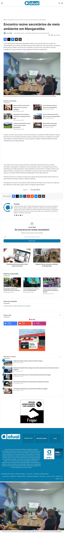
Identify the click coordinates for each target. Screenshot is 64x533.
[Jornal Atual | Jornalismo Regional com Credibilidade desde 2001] (32, 3)
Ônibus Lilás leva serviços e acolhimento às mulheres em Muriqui (50, 290)
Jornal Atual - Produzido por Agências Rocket (37, 473)
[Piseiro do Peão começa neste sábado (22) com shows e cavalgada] (8, 107)
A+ (2, 520)
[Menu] (2, 4)
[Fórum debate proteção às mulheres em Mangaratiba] (37, 107)
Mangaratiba (11, 19)
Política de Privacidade (32, 476)
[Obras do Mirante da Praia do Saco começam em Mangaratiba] (37, 116)
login (15, 306)
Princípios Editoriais (21, 476)
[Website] (15, 215)
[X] (8, 39)
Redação (8, 33)
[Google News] (35, 189)
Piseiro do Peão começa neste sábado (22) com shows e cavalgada (21, 107)
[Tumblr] (24, 196)
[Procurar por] (62, 4)
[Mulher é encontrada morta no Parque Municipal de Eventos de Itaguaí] (8, 377)
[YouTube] (20, 215)
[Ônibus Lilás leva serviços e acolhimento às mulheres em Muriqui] (51, 282)
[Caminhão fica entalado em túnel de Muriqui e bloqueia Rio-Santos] (8, 384)
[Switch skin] (59, 4)
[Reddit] (32, 196)
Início (6, 19)
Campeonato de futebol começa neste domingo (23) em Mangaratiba (21, 125)
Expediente (13, 476)
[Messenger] (12, 39)
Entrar (53, 476)
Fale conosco (42, 476)
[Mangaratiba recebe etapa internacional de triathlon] (37, 125)
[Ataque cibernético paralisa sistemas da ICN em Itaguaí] (8, 363)
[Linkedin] (21, 196)
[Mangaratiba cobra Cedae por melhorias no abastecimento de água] (8, 116)
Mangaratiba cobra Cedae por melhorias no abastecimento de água (21, 116)
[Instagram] (22, 215)
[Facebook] (5, 39)
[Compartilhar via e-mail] (16, 39)
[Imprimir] (20, 39)
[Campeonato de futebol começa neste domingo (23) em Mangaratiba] (8, 125)
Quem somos (6, 476)
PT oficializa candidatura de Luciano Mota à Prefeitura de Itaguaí (30, 388)
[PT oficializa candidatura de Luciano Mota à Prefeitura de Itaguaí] (8, 391)
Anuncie (49, 476)
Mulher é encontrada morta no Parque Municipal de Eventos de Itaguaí (32, 374)
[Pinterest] (28, 196)
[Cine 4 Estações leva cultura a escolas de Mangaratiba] (32, 282)
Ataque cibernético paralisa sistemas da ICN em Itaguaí (28, 361)
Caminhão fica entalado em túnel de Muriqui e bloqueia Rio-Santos (31, 381)
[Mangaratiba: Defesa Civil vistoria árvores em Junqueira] (12, 282)
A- (2, 527)
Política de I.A (59, 476)
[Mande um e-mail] (11, 33)
